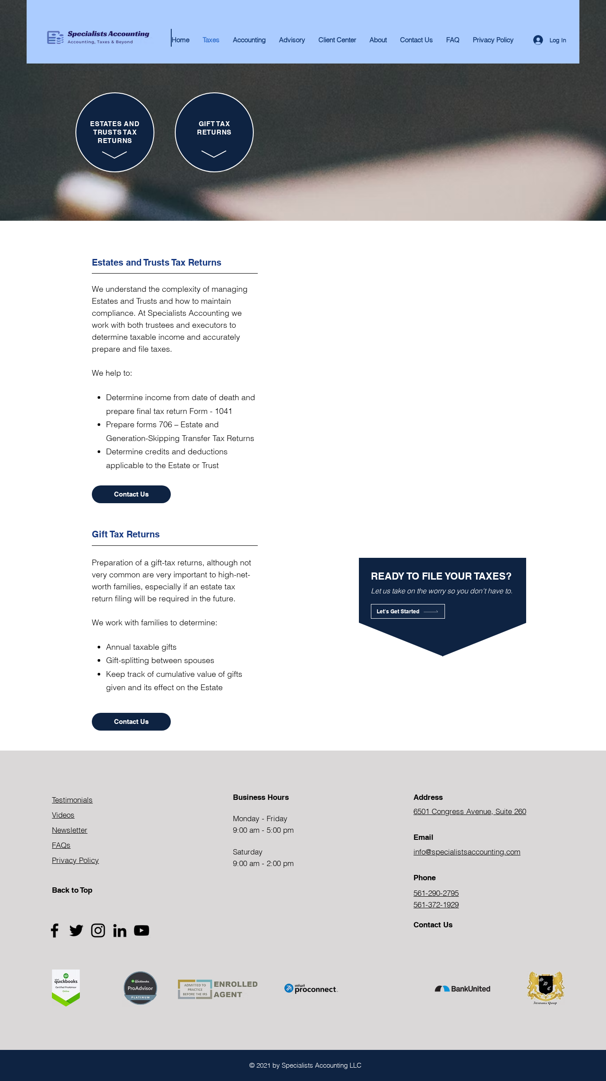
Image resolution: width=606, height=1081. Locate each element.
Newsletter (69, 830)
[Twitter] (76, 930)
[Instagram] (98, 930)
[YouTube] (141, 930)
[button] (378, 40)
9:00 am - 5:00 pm (263, 830)
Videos (63, 814)
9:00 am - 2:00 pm (263, 863)
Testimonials (72, 799)
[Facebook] (54, 930)
